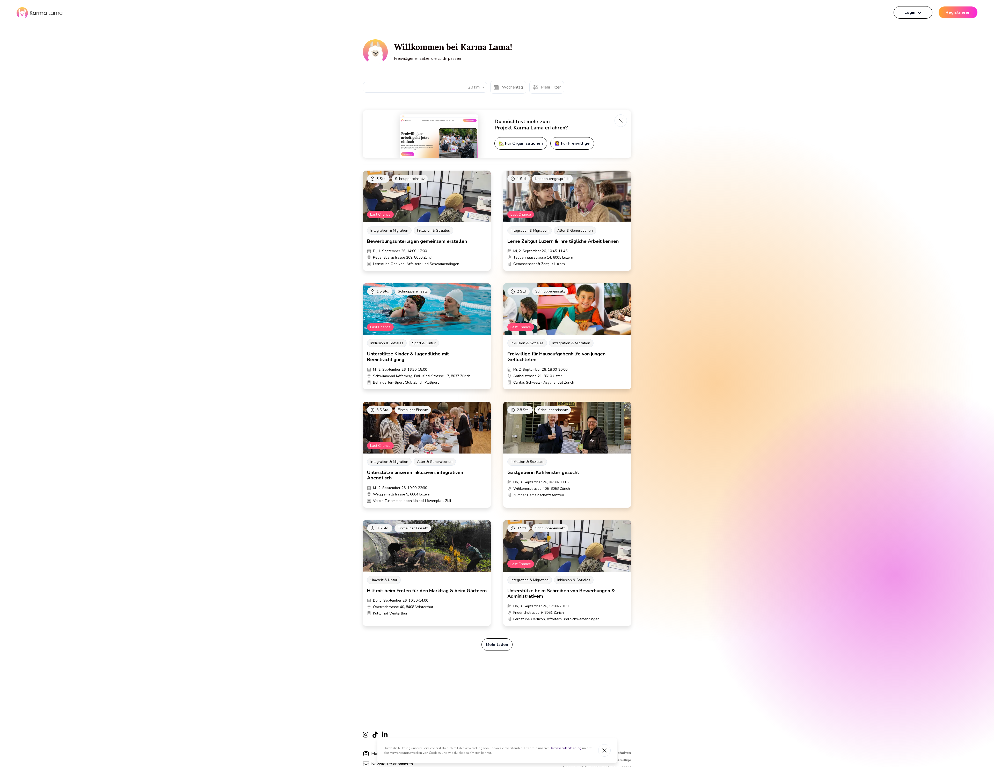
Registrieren (958, 12)
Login (909, 12)
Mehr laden (497, 644)
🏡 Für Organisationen (521, 143)
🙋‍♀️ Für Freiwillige (572, 143)
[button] (388, 764)
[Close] (604, 750)
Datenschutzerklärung (565, 748)
